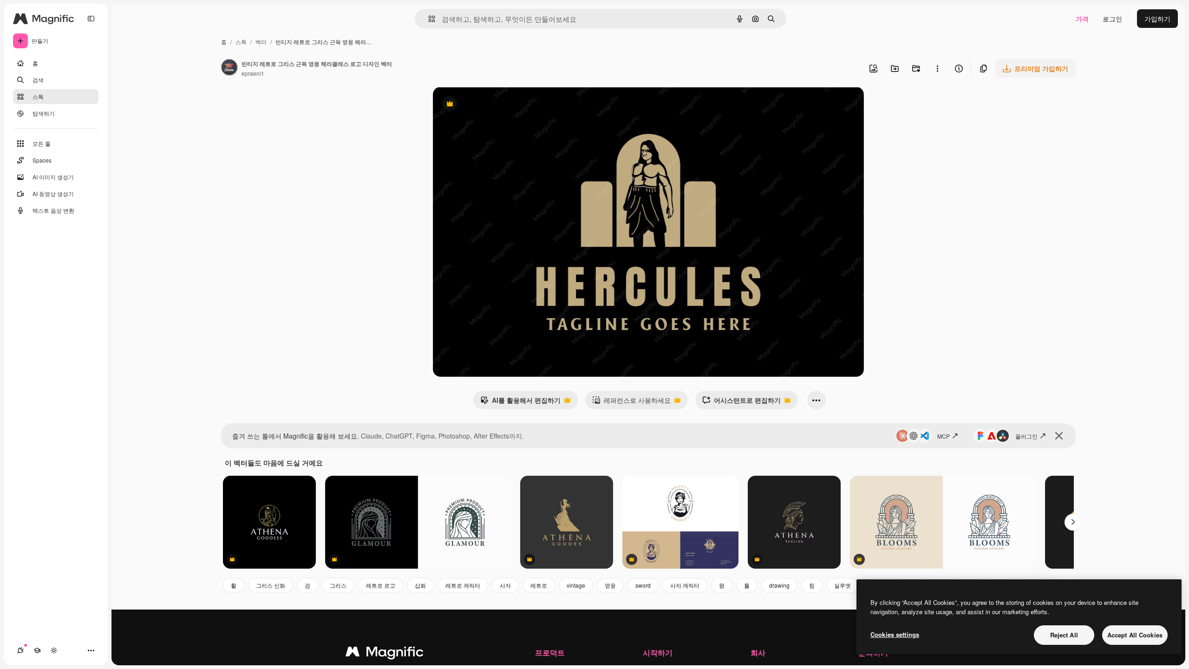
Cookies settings (894, 634)
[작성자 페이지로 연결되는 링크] (229, 68)
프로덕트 (550, 652)
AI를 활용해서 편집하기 (520, 402)
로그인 (1112, 18)
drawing (779, 585)
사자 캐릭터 (684, 585)
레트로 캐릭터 (462, 585)
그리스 (338, 585)
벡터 (261, 42)
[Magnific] (385, 654)
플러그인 (1026, 436)
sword (643, 585)
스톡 (241, 42)
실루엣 (842, 585)
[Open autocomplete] (428, 18)
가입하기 (1157, 18)
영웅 (610, 585)
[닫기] (1059, 435)
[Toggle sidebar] (91, 18)
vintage (576, 585)
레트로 (538, 585)
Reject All (1064, 634)
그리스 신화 (270, 585)
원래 (486, 105)
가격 (1082, 18)
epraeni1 (253, 73)
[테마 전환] (53, 650)
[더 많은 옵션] (937, 68)
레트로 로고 (380, 585)
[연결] (20, 650)
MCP (943, 436)
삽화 (420, 585)
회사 (758, 652)
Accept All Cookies (1135, 634)
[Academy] (37, 650)
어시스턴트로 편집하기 (741, 402)
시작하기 (658, 652)
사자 (505, 585)
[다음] (1073, 522)
